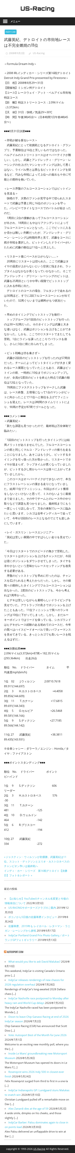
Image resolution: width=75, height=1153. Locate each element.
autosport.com (15, 952)
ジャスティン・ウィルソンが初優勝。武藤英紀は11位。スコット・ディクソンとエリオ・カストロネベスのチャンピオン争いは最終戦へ (36, 861)
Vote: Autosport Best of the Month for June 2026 (37, 1035)
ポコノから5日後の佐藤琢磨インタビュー (32, 917)
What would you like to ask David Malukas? (34, 961)
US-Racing (37, 8)
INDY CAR (11, 31)
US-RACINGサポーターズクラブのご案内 (32, 907)
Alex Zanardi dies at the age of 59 (28, 1108)
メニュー (15, 21)
